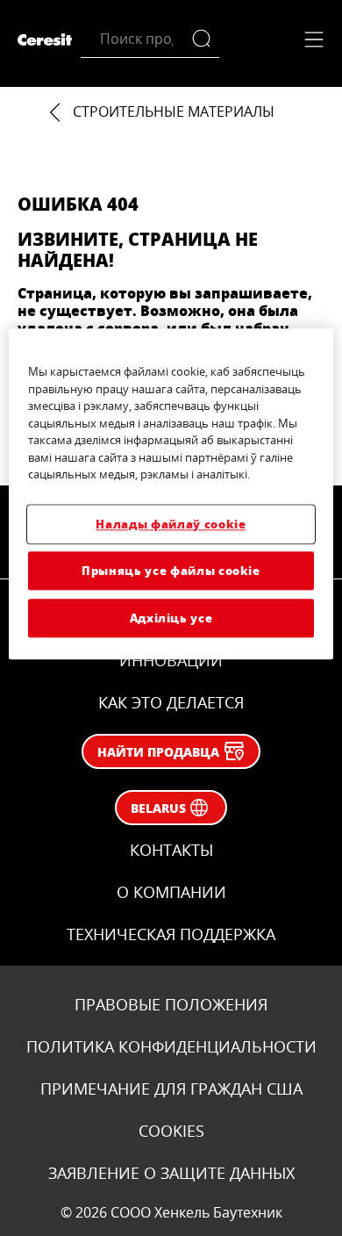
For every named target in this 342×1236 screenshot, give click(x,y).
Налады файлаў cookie (171, 523)
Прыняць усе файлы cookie (171, 570)
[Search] (205, 39)
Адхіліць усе (171, 618)
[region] (171, 494)
